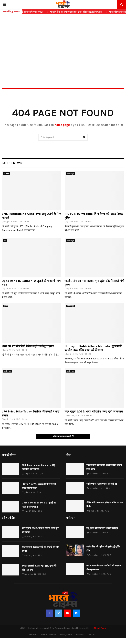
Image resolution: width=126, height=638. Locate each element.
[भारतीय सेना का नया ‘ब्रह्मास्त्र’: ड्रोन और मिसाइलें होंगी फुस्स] (94, 257)
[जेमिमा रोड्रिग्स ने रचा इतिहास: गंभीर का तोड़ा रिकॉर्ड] (75, 506)
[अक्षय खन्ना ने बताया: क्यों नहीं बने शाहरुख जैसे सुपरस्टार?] (75, 569)
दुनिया (6, 306)
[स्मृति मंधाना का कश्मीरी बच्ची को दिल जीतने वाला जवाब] (75, 469)
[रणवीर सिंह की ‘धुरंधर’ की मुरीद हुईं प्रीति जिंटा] (75, 550)
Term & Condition (48, 635)
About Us (91, 635)
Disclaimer (79, 635)
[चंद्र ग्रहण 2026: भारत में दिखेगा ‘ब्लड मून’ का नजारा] (94, 388)
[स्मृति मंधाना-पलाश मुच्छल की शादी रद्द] (75, 488)
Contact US (33, 635)
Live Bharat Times (98, 628)
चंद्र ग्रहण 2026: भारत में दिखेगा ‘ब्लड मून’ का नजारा (94, 411)
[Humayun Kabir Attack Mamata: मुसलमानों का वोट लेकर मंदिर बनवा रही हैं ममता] (94, 323)
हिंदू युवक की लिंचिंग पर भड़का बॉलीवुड (102, 528)
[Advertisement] (63, 44)
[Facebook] (49, 613)
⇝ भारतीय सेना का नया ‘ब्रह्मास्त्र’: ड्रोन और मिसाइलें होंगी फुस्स (65, 11)
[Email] (76, 613)
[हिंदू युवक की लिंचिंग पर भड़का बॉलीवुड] (75, 532)
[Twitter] (58, 613)
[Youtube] (67, 613)
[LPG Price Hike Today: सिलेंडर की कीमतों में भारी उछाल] (31, 388)
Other (6, 174)
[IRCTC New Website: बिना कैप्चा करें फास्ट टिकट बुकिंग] (94, 190)
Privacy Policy (66, 635)
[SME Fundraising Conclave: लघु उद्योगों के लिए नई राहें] (31, 190)
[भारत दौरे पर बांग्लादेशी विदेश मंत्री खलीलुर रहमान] (31, 323)
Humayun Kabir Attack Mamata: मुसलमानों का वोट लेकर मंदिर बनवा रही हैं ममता (93, 348)
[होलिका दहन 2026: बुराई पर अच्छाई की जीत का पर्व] (10, 551)
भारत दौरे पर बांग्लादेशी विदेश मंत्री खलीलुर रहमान (28, 346)
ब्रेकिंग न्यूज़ (70, 174)
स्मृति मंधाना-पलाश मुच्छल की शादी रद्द (101, 484)
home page (62, 125)
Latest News (12, 163)
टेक (5, 241)
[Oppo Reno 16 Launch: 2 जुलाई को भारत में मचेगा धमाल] (31, 257)
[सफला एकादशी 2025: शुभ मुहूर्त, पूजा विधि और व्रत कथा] (10, 569)
